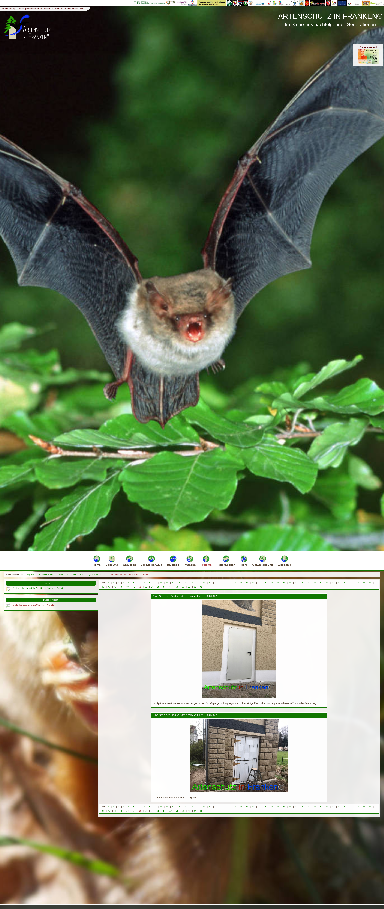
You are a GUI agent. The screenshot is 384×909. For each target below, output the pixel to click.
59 (183, 587)
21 (222, 582)
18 (204, 582)
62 (201, 587)
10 (155, 582)
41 (345, 582)
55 (158, 587)
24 (241, 582)
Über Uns (111, 564)
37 (321, 582)
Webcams (284, 564)
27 (259, 582)
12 (167, 582)
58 (177, 587)
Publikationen (226, 564)
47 (109, 587)
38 (327, 582)
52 (140, 587)
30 (278, 582)
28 (265, 582)
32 (290, 582)
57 (171, 587)
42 (351, 582)
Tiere (243, 564)
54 (152, 587)
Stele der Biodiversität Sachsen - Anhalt (129, 574)
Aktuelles (129, 564)
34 (302, 582)
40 (339, 582)
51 (134, 587)
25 (247, 582)
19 (210, 582)
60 (189, 587)
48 (115, 587)
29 (271, 582)
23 (235, 582)
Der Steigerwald (151, 564)
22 (228, 582)
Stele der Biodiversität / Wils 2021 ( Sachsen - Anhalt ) (82, 574)
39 (333, 582)
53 (146, 587)
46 (103, 587)
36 (315, 582)
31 (284, 582)
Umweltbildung (262, 564)
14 (179, 582)
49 (121, 587)
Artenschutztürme (46, 574)
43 (358, 582)
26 (253, 582)
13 (173, 582)
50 (127, 587)
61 (195, 587)
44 (364, 582)
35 (308, 582)
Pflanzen (190, 564)
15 (185, 582)
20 (216, 582)
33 (296, 582)
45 (370, 582)
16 (191, 582)
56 (164, 587)
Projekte (206, 564)
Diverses (173, 564)
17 (198, 582)
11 (161, 582)
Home (97, 564)
